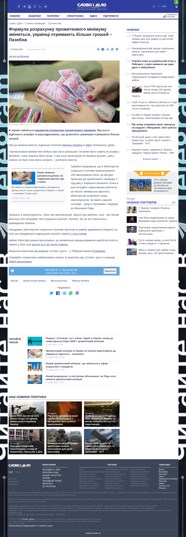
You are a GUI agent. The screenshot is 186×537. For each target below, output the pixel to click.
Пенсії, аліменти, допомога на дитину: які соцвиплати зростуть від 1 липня (50, 177)
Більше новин (150, 159)
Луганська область (113, 476)
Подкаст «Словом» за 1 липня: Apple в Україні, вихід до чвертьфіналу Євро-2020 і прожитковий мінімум (79, 341)
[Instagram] (34, 6)
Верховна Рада (50, 472)
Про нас (13, 479)
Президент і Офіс (51, 470)
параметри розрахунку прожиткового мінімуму (65, 130)
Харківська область (138, 474)
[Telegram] (24, 6)
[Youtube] (29, 6)
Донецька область (87, 481)
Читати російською (19, 56)
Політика (163, 481)
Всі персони (49, 486)
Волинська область (87, 476)
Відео (93, 16)
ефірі (88, 145)
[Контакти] (176, 6)
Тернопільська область (140, 472)
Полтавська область (114, 486)
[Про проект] (176, 2)
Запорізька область (87, 488)
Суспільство (54, 23)
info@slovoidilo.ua (93, 533)
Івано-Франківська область (116, 469)
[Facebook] (19, 6)
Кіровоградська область (115, 474)
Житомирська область (89, 483)
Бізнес (161, 469)
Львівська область (113, 479)
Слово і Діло (15, 23)
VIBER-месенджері (20, 261)
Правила (13, 484)
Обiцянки (34, 16)
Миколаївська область (115, 481)
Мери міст (47, 484)
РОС (164, 6)
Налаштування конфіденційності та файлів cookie (31, 526)
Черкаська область (138, 481)
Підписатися (110, 271)
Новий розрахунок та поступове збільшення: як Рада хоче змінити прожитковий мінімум (81, 379)
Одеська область (112, 483)
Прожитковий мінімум (34, 281)
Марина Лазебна (72, 145)
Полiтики (53, 16)
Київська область (112, 472)
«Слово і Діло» (27, 519)
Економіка (163, 472)
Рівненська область (113, 488)
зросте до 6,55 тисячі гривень (50, 244)
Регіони (112, 465)
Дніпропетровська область (91, 479)
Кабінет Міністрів (51, 475)
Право (161, 483)
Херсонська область (139, 476)
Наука (161, 476)
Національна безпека (168, 479)
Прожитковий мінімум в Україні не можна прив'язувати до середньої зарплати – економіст (81, 353)
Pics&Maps (98, 251)
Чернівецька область (139, 483)
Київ (81, 469)
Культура (163, 474)
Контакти (14, 482)
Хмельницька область (140, 479)
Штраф (14, 281)
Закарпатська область (89, 486)
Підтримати (111, 16)
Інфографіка (75, 16)
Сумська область (137, 469)
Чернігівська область (139, 486)
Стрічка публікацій (35, 23)
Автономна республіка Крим (91, 472)
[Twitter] (40, 6)
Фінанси (162, 488)
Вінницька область (87, 474)
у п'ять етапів (78, 233)
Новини (15, 16)
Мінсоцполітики (59, 281)
